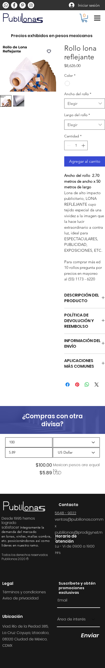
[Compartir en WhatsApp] (87, 384)
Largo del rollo (77, 115)
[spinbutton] (76, 145)
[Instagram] (31, 5)
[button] (84, 18)
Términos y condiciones (24, 592)
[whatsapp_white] (6, 5)
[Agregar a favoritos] (49, 51)
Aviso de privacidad (20, 598)
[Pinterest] (22, 5)
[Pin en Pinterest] (77, 384)
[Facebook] (14, 5)
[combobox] (84, 103)
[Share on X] (97, 384)
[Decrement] (68, 145)
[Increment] (84, 145)
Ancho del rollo (77, 94)
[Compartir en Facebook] (67, 384)
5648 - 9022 (65, 513)
